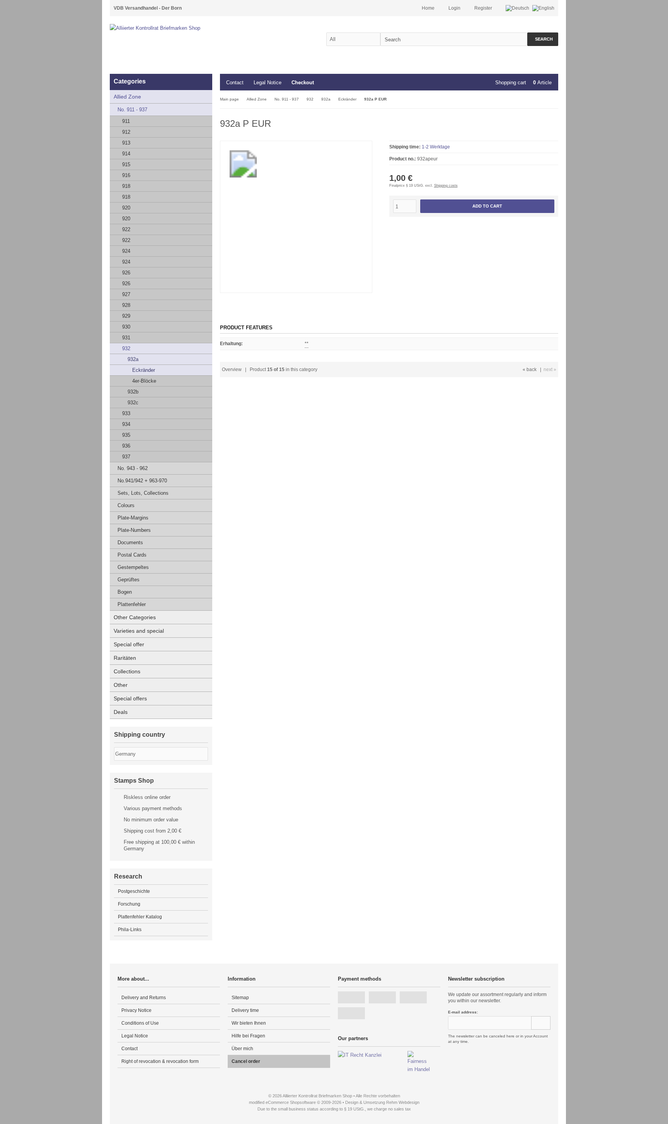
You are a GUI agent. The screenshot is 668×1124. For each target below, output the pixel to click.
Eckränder (143, 370)
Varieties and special (139, 631)
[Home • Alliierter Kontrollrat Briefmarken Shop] (171, 28)
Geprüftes (129, 579)
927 (126, 294)
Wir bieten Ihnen (249, 1023)
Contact (235, 82)
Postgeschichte (134, 891)
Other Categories (135, 617)
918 (126, 186)
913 (126, 143)
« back (530, 369)
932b (133, 392)
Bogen (125, 592)
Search (543, 39)
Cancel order (246, 1061)
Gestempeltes (133, 567)
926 (126, 273)
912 (126, 132)
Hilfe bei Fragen (248, 1036)
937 (126, 457)
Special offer (129, 644)
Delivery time (245, 1010)
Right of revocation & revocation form (160, 1061)
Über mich (242, 1048)
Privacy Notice (136, 1010)
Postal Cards (132, 555)
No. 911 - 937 (132, 109)
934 (126, 424)
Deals (121, 712)
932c (133, 402)
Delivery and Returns (143, 997)
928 (126, 305)
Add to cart (487, 206)
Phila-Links (129, 929)
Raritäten (125, 658)
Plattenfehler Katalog (140, 917)
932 (126, 348)
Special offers (130, 698)
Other (121, 685)
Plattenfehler (132, 604)
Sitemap (240, 997)
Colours (126, 505)
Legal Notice (267, 82)
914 (126, 154)
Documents (130, 542)
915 (126, 164)
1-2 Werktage (436, 147)
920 (126, 208)
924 (126, 251)
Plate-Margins (133, 518)
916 (126, 175)
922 (126, 229)
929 (126, 316)
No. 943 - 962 (133, 468)
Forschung (129, 904)
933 (126, 413)
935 (126, 435)
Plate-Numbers (134, 530)
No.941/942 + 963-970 (142, 481)
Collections (127, 671)
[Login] (541, 1023)
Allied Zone (127, 97)
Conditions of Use (140, 1023)
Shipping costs (446, 185)
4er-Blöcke (144, 381)
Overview (232, 369)
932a (133, 359)
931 (126, 338)
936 (126, 446)
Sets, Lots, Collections (143, 493)
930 (126, 327)
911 (126, 121)
